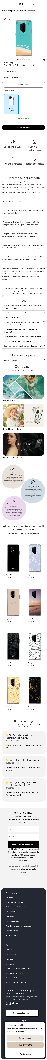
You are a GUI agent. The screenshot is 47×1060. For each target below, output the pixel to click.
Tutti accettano (25, 1045)
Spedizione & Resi (12, 978)
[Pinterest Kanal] (10, 1004)
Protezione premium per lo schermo (19, 926)
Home (4, 11)
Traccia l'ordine (11, 954)
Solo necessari (25, 1038)
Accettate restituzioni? (12, 317)
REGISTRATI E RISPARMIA (23, 844)
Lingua (23, 1021)
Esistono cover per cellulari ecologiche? (18, 341)
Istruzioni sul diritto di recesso (16, 982)
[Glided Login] (13, 4)
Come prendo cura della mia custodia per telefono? (22, 337)
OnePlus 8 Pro (25, 11)
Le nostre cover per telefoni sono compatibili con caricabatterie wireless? (21, 323)
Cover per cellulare (13, 11)
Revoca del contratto (22, 1013)
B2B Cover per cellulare (14, 902)
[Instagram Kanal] (7, 1004)
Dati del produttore (10, 360)
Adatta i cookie (25, 1054)
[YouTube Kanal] (17, 1004)
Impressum (10, 964)
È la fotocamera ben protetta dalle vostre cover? (21, 313)
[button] (17, 59)
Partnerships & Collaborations (16, 907)
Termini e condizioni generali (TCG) (18, 969)
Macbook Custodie (12, 935)
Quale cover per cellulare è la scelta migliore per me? (23, 346)
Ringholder (10, 940)
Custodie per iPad (12, 930)
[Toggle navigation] (4, 4)
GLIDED (23, 4)
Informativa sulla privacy (14, 973)
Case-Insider (10, 911)
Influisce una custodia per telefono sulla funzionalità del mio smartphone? (22, 307)
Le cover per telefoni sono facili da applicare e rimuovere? (20, 330)
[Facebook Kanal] (13, 1004)
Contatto (9, 949)
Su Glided (9, 898)
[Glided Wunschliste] (34, 4)
